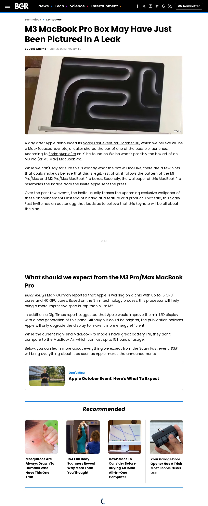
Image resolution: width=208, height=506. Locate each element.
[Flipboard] (157, 6)
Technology (33, 19)
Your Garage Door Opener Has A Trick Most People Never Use (166, 466)
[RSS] (170, 6)
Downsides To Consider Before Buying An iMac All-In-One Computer (122, 468)
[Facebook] (137, 6)
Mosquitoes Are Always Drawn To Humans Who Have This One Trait (40, 468)
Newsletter (191, 6)
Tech (59, 6)
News (43, 6)
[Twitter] (144, 6)
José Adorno (37, 49)
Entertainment (104, 6)
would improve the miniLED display (148, 315)
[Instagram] (150, 6)
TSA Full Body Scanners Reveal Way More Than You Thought (81, 466)
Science (77, 6)
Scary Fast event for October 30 (111, 143)
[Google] (163, 6)
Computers (54, 19)
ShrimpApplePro (62, 154)
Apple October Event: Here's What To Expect (114, 378)
